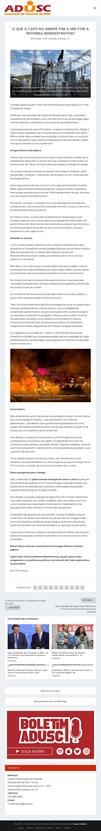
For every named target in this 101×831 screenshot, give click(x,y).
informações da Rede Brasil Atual (31, 196)
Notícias (62, 38)
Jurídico (50, 828)
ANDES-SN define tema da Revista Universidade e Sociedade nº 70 (68, 654)
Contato (66, 828)
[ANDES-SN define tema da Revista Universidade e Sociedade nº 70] (72, 636)
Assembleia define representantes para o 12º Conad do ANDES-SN (72, 671)
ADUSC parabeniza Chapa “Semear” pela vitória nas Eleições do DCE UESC (27, 671)
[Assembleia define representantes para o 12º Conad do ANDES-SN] (72, 665)
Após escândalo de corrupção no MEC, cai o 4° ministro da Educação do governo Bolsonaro (28, 655)
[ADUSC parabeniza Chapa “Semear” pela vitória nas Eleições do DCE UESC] (28, 665)
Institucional (40, 828)
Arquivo (21, 828)
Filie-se (58, 828)
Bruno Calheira (80, 824)
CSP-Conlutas (50, 38)
